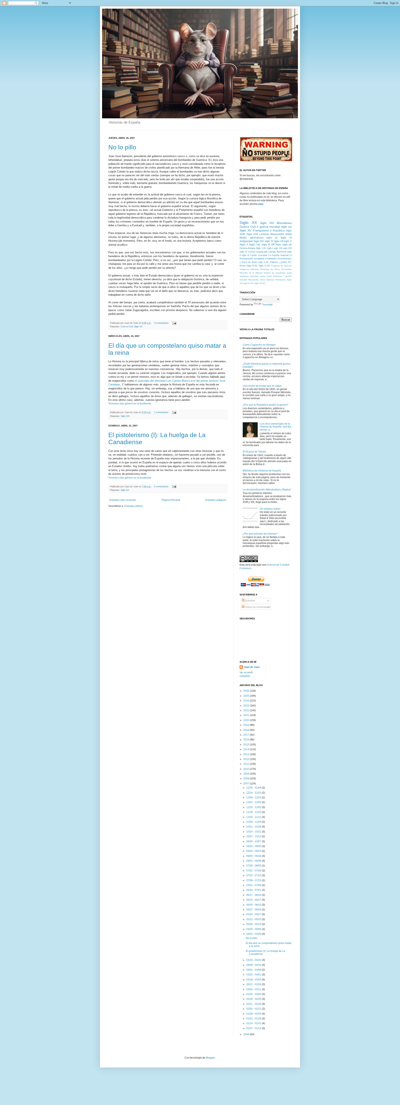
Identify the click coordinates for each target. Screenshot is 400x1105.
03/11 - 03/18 (254, 984)
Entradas (249, 600)
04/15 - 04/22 (254, 960)
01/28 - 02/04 (254, 1013)
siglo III (245, 255)
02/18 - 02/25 (254, 999)
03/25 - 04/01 (254, 974)
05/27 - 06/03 (254, 909)
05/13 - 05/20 (254, 919)
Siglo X (244, 244)
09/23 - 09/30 (254, 846)
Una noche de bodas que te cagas (262, 385)
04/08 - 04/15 (254, 965)
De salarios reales (270, 508)
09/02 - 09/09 (254, 860)
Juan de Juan (252, 667)
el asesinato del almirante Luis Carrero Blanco (163, 380)
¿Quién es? (285, 262)
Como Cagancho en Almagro (259, 344)
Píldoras (274, 262)
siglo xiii (287, 244)
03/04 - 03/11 (254, 989)
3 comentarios (161, 323)
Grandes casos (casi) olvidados (266, 276)
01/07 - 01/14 (254, 1028)
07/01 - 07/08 (254, 885)
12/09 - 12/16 (254, 797)
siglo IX (266, 244)
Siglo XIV (259, 241)
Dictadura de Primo (270, 269)
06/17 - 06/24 (254, 895)
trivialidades (271, 258)
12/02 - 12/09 (254, 802)
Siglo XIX (125, 416)
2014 (246, 749)
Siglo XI (286, 237)
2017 (246, 734)
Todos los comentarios (257, 607)
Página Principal (170, 500)
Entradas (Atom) (133, 506)
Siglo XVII (252, 234)
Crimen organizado (258, 251)
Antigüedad (246, 241)
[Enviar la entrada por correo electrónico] (173, 323)
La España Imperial (278, 255)
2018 (246, 730)
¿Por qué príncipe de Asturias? (260, 533)
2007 (246, 783)
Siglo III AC (252, 265)
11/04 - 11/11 (254, 817)
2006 (246, 1034)
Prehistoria (280, 280)
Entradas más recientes (122, 500)
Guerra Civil (127, 326)
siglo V (288, 241)
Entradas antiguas (215, 500)
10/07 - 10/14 (254, 836)
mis (241, 283)
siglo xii (272, 237)
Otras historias (267, 280)
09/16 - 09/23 (254, 851)
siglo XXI (287, 248)
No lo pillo (122, 147)
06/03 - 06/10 (254, 904)
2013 (246, 754)
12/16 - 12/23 (254, 792)
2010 (246, 769)
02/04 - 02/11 (254, 1008)
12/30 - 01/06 (254, 787)
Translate (267, 304)
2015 (246, 744)
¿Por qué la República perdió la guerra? (265, 404)
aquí (260, 203)
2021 (246, 715)
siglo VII (278, 241)
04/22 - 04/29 (254, 933)
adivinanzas (257, 237)
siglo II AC (263, 262)
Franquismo (261, 230)
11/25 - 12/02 (254, 807)
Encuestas (286, 269)
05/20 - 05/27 (254, 914)
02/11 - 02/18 (254, 1003)
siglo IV (269, 241)
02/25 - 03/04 (254, 994)
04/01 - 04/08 (254, 969)
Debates (255, 269)
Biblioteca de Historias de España (262, 470)
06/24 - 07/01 (254, 890)
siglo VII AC (259, 283)
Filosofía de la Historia (251, 273)
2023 (246, 705)
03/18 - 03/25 (254, 979)
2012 (246, 759)
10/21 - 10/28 (254, 826)
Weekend (281, 251)
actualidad (259, 258)
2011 (246, 763)
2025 (246, 695)
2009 (246, 773)
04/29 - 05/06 (254, 929)
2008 (246, 778)
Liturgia (272, 251)
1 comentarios (161, 412)
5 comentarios (161, 486)
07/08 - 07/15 (254, 880)
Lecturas (264, 234)
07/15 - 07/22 (254, 875)
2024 (246, 700)
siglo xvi (286, 226)
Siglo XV (245, 230)
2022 (246, 710)
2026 (246, 690)
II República (277, 230)
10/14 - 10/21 (254, 831)
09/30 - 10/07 (254, 841)
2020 (246, 720)
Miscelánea (284, 223)
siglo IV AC (248, 283)
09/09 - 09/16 (254, 856)
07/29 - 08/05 (254, 865)
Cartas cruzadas (258, 255)
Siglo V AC (261, 248)
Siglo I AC (255, 244)
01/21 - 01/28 (254, 1018)
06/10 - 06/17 (254, 899)
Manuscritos (277, 234)
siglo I (270, 248)
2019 (246, 725)
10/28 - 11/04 (254, 821)
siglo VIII (278, 248)
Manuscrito (253, 280)
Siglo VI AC (264, 265)
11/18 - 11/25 (254, 812)
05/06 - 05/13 (254, 924)
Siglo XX (138, 326)
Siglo (289, 280)
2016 (246, 739)
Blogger (210, 1057)
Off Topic (276, 244)
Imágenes (244, 269)
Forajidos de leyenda (281, 266)
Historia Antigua (247, 248)
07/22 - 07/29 (254, 870)
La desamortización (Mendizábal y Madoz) (267, 489)
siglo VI (243, 251)
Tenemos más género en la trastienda (129, 403)
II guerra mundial (268, 226)
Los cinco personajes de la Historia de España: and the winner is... (275, 426)
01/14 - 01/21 (254, 1023)
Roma (243, 265)
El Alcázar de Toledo (254, 451)
